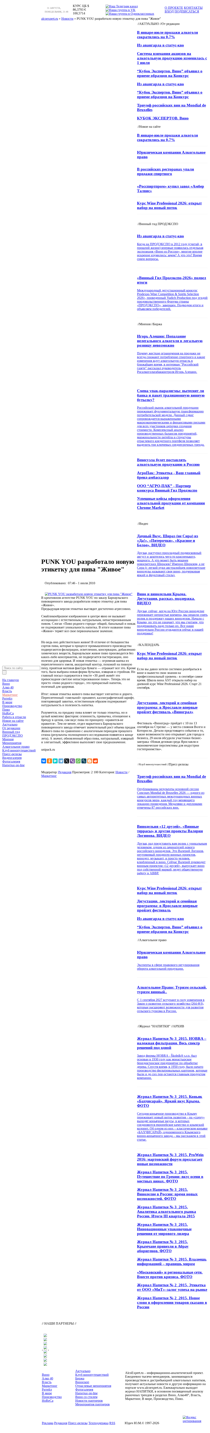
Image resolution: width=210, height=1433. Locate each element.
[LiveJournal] (83, 760)
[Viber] (72, 760)
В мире (7, 702)
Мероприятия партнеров (92, 1404)
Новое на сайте (13, 720)
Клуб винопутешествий (19, 750)
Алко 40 (8, 687)
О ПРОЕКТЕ (174, 7)
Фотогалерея (11, 761)
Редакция (64, 772)
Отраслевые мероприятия (93, 1386)
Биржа (79, 1378)
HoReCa (8, 713)
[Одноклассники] (49, 760)
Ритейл (7, 698)
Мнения (8, 739)
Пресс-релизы (12, 754)
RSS (112, 1423)
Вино (6, 683)
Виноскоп (82, 1382)
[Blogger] (89, 760)
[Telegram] (60, 760)
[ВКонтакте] (43, 760)
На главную (10, 680)
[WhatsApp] (78, 760)
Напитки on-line (13, 765)
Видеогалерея (12, 757)
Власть (7, 691)
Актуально (9, 724)
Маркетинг (10, 695)
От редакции (11, 728)
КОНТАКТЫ (193, 7)
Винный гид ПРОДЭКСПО (12, 733)
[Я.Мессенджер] (55, 760)
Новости (121, 772)
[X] (66, 760)
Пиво (6, 709)
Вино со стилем (86, 1397)
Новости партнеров (89, 1400)
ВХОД (169, 11)
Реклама (47, 1423)
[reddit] (95, 760)
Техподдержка (98, 1423)
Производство (12, 706)
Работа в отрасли (14, 717)
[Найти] (4, 672)
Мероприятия (11, 743)
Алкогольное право (16, 746)
